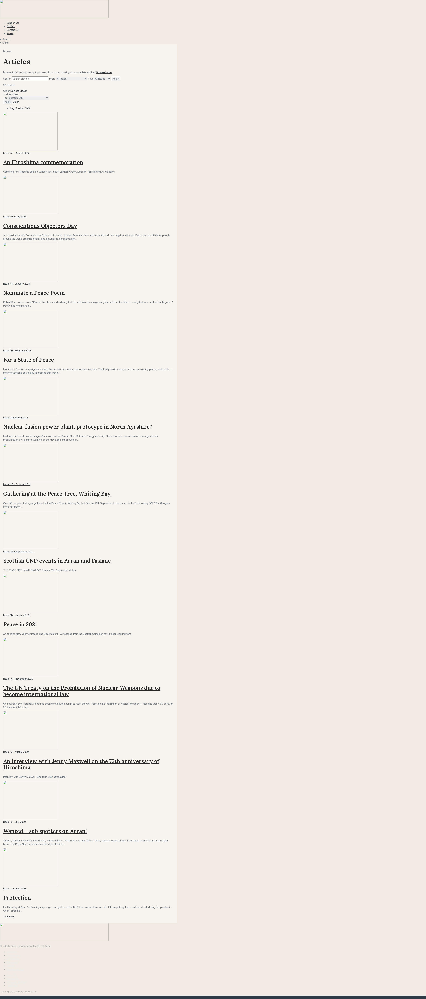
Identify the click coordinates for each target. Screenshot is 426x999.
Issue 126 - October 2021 (16, 484)
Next (11, 916)
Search (6, 39)
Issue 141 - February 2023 (17, 350)
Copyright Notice (16, 982)
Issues (10, 33)
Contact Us (13, 29)
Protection (17, 897)
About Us (12, 975)
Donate (11, 965)
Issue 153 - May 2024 (14, 216)
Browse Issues (104, 72)
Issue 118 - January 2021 (16, 615)
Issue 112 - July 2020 (14, 821)
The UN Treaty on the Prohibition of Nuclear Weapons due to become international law (81, 691)
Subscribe (12, 962)
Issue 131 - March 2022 (15, 417)
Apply (116, 78)
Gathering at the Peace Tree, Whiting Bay (57, 493)
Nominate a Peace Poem (34, 292)
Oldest (23, 90)
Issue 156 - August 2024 (16, 153)
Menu (5, 42)
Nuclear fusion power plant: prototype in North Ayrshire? (77, 426)
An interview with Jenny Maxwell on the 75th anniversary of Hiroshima (81, 764)
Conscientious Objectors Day (40, 225)
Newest (14, 90)
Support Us (13, 22)
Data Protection (15, 969)
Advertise (12, 951)
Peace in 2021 (20, 624)
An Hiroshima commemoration (43, 162)
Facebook (12, 985)
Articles (11, 26)
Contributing (13, 955)
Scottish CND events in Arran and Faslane (57, 560)
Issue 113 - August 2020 (16, 751)
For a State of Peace (28, 359)
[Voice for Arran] (54, 940)
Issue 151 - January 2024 (16, 283)
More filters (12, 94)
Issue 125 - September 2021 (18, 551)
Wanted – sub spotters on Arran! (45, 831)
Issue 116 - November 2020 (18, 678)
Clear (16, 101)
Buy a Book (13, 958)
